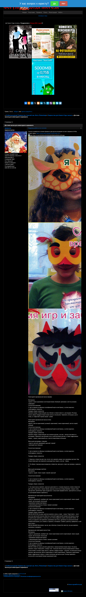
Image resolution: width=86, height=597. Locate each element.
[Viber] (50, 103)
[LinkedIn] (41, 103)
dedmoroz (8, 128)
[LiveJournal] (44, 103)
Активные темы (42, 15)
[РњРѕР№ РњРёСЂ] (32, 103)
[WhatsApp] (54, 103)
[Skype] (57, 103)
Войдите (16, 111)
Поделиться (31, 128)
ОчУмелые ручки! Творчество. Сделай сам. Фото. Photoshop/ (26, 115)
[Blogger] (38, 103)
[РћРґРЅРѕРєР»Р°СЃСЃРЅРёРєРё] (29, 103)
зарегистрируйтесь (26, 111)
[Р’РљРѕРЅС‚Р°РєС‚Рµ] (25, 103)
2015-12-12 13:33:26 (40, 128)
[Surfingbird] (47, 103)
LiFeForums (21, 573)
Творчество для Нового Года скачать (60, 115)
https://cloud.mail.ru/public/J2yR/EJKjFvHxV (48, 133)
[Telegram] (60, 103)
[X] (35, 103)
